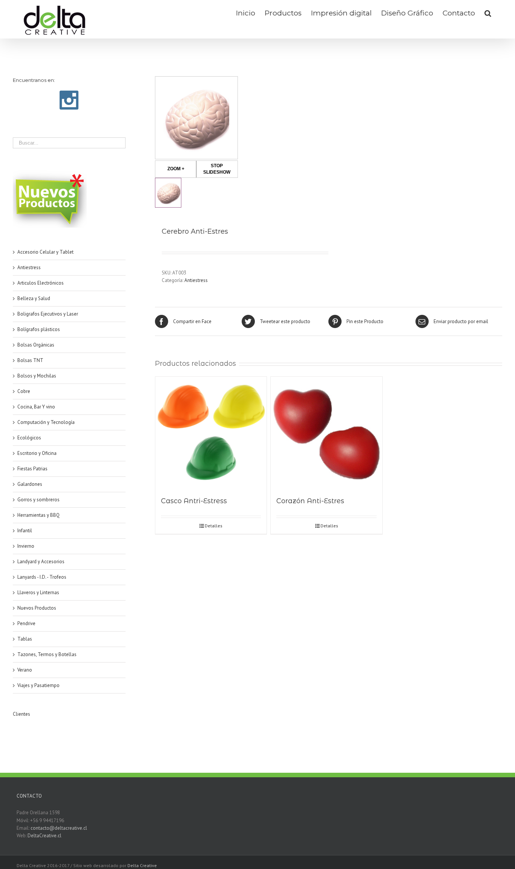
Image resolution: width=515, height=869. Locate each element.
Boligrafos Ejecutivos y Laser (47, 314)
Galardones (29, 484)
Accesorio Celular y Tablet (45, 252)
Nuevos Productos (36, 608)
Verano (24, 670)
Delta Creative (142, 865)
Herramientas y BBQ (38, 515)
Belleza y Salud (33, 298)
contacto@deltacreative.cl (59, 828)
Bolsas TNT (30, 360)
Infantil (24, 530)
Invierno (25, 546)
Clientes (21, 714)
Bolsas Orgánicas (35, 345)
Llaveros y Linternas (38, 592)
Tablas (24, 639)
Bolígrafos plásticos (38, 329)
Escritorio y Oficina (37, 453)
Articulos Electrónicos (40, 283)
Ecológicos (29, 437)
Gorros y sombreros (38, 499)
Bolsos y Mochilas (36, 376)
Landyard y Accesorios (40, 561)
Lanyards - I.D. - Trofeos (41, 577)
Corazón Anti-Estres (310, 501)
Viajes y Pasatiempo (38, 685)
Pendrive (26, 623)
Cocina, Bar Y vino (36, 407)
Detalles (213, 525)
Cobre (23, 391)
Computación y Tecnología (46, 422)
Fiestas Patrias (32, 468)
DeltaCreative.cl (44, 835)
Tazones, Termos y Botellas (47, 654)
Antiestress (196, 280)
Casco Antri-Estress (194, 501)
